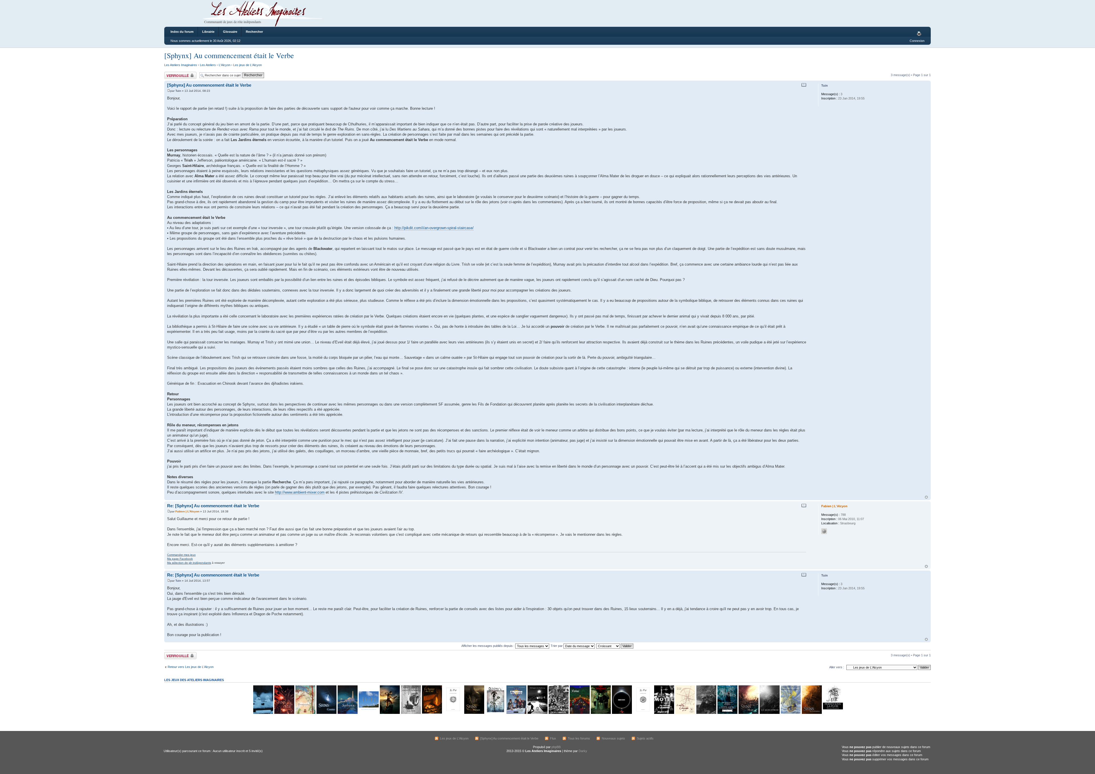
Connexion (917, 40)
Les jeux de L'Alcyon (247, 65)
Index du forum (182, 31)
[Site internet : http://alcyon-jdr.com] (824, 531)
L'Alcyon (224, 65)
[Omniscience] (621, 712)
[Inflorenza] (600, 712)
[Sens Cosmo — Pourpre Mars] (326, 712)
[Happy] (368, 712)
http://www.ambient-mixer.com (300, 492)
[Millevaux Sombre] (727, 712)
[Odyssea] (495, 712)
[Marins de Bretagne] (790, 712)
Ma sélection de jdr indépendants (189, 562)
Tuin (178, 90)
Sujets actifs (645, 738)
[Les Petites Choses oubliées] (263, 712)
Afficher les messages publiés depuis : (488, 645)
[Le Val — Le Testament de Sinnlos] (453, 712)
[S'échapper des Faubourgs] (537, 712)
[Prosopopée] (305, 712)
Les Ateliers (208, 65)
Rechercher (254, 31)
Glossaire (230, 31)
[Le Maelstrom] (769, 712)
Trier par (557, 645)
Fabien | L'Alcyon (187, 511)
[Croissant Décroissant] (615, 645)
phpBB (556, 747)
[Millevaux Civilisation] (558, 712)
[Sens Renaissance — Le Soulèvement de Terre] (811, 712)
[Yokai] (579, 712)
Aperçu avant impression (920, 33)
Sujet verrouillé (174, 73)
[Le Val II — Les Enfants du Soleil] (642, 712)
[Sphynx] (347, 712)
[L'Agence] (516, 712)
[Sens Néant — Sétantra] (474, 712)
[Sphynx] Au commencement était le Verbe (229, 55)
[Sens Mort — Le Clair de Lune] (748, 712)
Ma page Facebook (180, 558)
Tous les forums (579, 738)
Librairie (208, 31)
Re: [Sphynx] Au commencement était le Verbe (213, 505)
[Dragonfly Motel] (664, 712)
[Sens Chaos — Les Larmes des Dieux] (284, 712)
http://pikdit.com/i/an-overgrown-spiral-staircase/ (434, 228)
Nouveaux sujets (613, 738)
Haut (926, 497)
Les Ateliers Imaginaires (180, 65)
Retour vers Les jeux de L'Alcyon (191, 667)
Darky (583, 751)
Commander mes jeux (181, 554)
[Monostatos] (389, 712)
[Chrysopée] (685, 712)
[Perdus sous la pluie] (832, 712)
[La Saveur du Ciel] (431, 712)
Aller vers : (836, 667)
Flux (553, 738)
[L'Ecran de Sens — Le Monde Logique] (706, 712)
